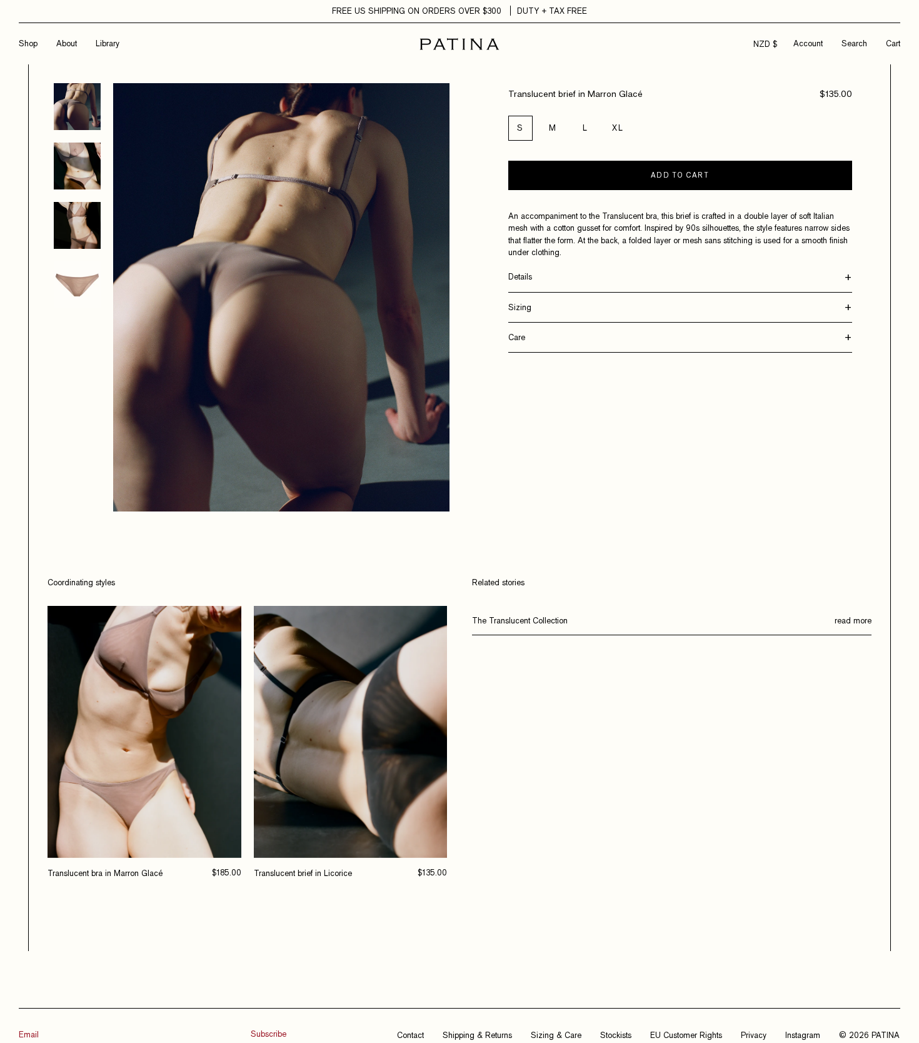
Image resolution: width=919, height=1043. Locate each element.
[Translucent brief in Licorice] (351, 731)
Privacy (753, 1035)
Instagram (802, 1035)
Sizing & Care (556, 1035)
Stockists (615, 1035)
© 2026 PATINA (869, 1035)
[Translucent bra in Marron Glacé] (144, 731)
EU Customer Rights (686, 1035)
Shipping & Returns (477, 1035)
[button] (854, 43)
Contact (410, 1035)
